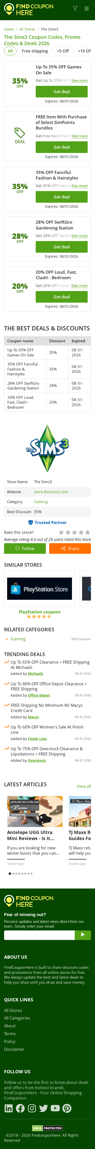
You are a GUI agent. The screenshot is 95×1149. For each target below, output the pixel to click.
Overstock (37, 760)
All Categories (17, 1018)
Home (9, 29)
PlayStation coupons (40, 612)
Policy (9, 1041)
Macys (33, 717)
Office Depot (39, 695)
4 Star (81, 532)
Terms (10, 1033)
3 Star (74, 532)
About (10, 1026)
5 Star (87, 532)
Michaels (35, 673)
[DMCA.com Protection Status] (47, 1129)
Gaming (41, 501)
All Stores (27, 29)
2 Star (68, 532)
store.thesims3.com (51, 491)
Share (73, 548)
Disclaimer (14, 1049)
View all (84, 786)
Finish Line (37, 738)
